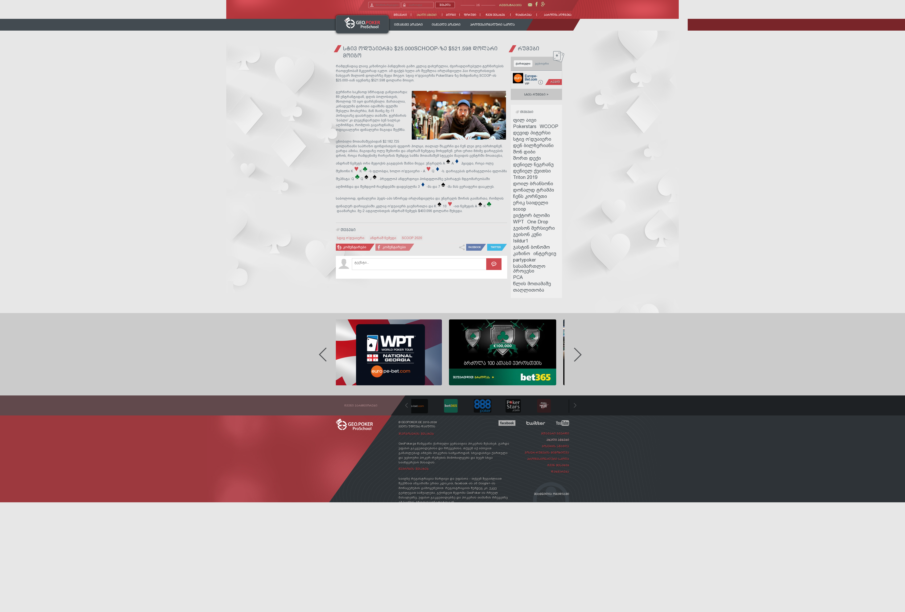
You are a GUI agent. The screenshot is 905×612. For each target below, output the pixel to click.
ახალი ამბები (426, 15)
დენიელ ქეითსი (532, 170)
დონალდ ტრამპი (533, 189)
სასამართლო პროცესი (529, 268)
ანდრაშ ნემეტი (383, 238)
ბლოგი (451, 15)
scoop (519, 208)
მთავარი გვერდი (555, 433)
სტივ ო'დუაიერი (350, 238)
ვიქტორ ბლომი (531, 215)
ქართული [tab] (523, 63)
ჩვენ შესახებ (495, 15)
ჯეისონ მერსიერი (534, 227)
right (577, 354)
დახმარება (523, 15)
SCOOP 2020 (412, 238)
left (322, 354)
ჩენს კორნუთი (530, 196)
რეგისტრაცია (510, 5)
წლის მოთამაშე (532, 283)
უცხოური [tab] (542, 63)
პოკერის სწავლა (555, 446)
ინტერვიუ (544, 253)
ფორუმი (470, 15)
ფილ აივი (524, 119)
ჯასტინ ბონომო (531, 247)
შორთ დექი (527, 158)
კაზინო (521, 253)
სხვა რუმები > (536, 94)
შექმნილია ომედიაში (551, 494)
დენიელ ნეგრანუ (533, 164)
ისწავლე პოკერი (446, 24)
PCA (518, 277)
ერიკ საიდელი (530, 202)
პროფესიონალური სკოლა (492, 24)
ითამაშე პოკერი (408, 24)
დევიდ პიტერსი (532, 132)
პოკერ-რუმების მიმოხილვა (547, 453)
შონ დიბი (524, 151)
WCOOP (549, 126)
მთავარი (400, 15)
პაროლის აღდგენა (558, 15)
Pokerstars (524, 126)
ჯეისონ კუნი (527, 234)
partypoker (524, 259)
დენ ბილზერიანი (533, 145)
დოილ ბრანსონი (533, 183)
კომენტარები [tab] (354, 247)
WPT (518, 221)
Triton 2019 (525, 177)
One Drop (537, 221)
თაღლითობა (528, 289)
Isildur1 (520, 240)
